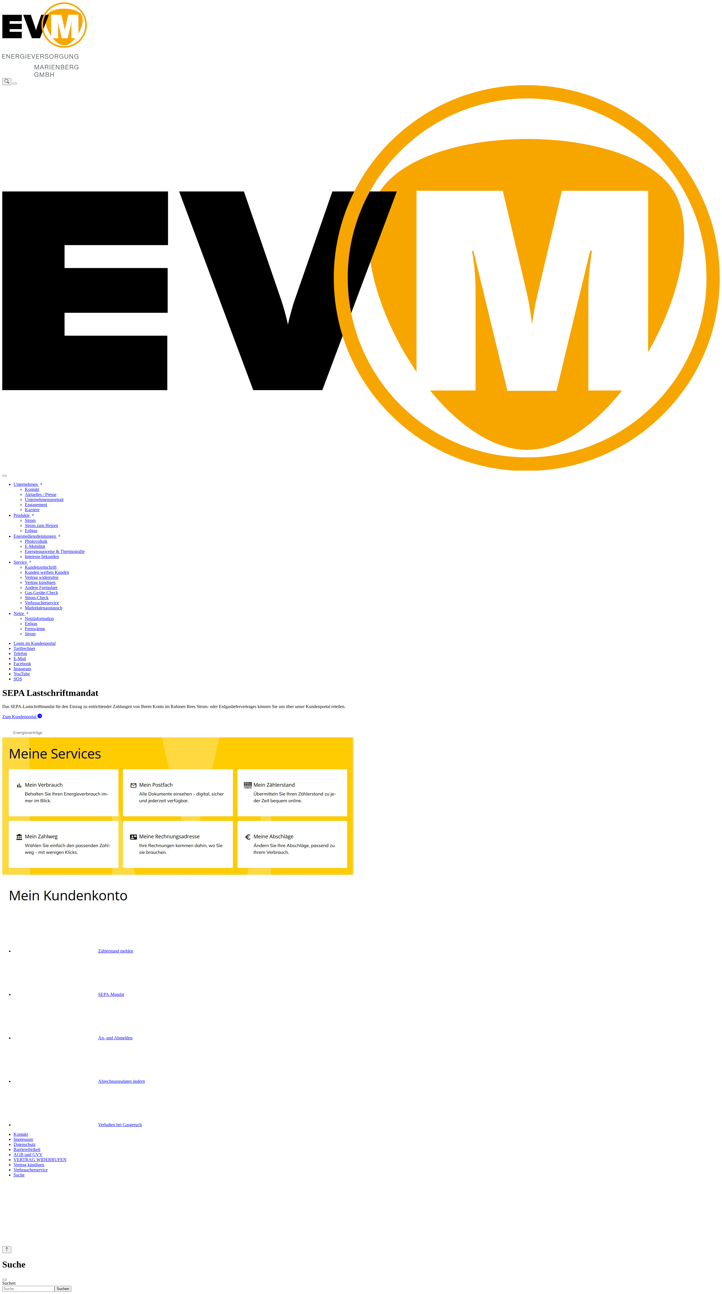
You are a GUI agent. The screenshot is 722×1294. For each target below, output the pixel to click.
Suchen (9, 1283)
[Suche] (6, 81)
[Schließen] (4, 476)
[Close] (4, 1279)
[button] (28, 484)
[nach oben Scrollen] (6, 1249)
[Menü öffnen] (14, 83)
